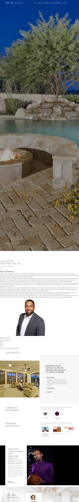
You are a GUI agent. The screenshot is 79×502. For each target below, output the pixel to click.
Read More (10, 482)
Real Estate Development (55, 2)
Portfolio (40, 2)
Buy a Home (50, 377)
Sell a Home (50, 388)
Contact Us (65, 2)
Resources (46, 2)
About (35, 2)
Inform (49, 392)
